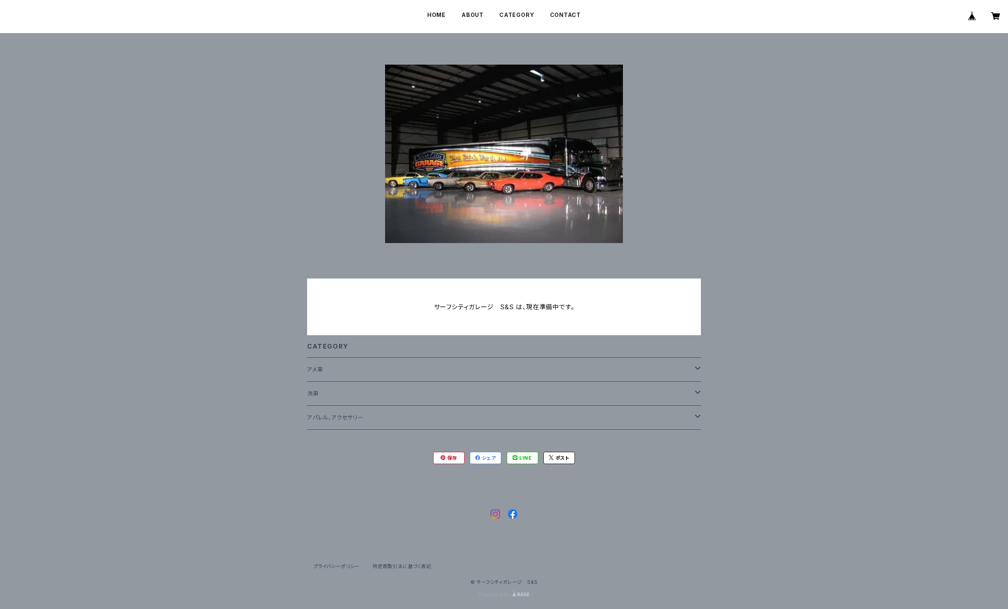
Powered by (495, 595)
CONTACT (565, 14)
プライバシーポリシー (336, 566)
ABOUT (472, 14)
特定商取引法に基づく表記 (402, 566)
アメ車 (315, 369)
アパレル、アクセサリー (335, 417)
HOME (436, 14)
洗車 (313, 393)
